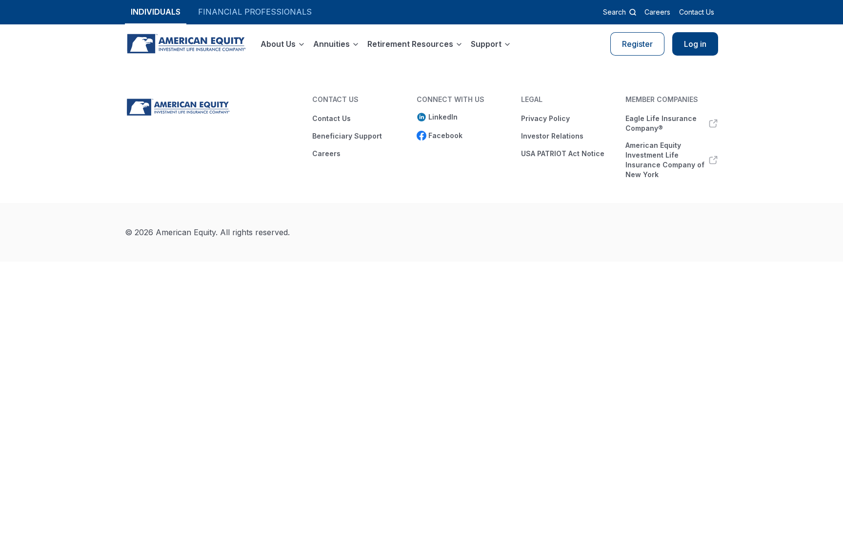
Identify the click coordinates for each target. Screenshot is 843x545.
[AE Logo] (186, 44)
